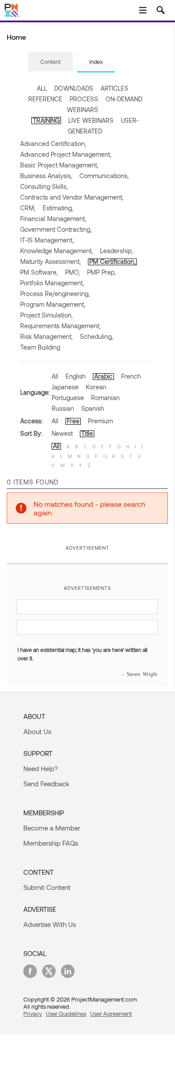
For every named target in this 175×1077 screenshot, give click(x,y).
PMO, (72, 272)
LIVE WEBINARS (91, 120)
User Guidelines (66, 1013)
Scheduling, (96, 336)
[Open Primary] (143, 10)
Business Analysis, (46, 176)
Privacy (32, 1013)
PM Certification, (112, 261)
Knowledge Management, (56, 251)
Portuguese (68, 397)
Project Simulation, (46, 315)
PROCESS (84, 99)
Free (73, 421)
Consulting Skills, (44, 186)
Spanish (92, 408)
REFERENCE (45, 99)
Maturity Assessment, (50, 261)
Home (16, 37)
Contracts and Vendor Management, (71, 197)
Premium (100, 421)
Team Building (40, 347)
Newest (62, 433)
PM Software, (39, 272)
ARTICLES (114, 88)
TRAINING (46, 120)
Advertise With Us (49, 924)
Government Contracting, (56, 229)
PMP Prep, (101, 272)
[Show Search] (160, 10)
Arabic (103, 376)
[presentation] (50, 61)
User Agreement (111, 1013)
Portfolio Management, (52, 283)
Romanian (105, 397)
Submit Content (46, 887)
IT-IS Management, (47, 240)
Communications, (104, 176)
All (55, 376)
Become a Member (51, 828)
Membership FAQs (50, 843)
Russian (63, 408)
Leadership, (116, 251)
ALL (42, 88)
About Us (37, 731)
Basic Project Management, (59, 165)
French (131, 376)
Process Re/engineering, (55, 293)
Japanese (65, 387)
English (76, 376)
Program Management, (52, 304)
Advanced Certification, (53, 143)
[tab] (50, 62)
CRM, (27, 208)
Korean (96, 387)
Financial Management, (53, 218)
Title (87, 433)
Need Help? (40, 768)
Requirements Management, (60, 326)
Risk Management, (46, 336)
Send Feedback (46, 784)
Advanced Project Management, (65, 154)
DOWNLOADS (73, 88)
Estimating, (58, 208)
